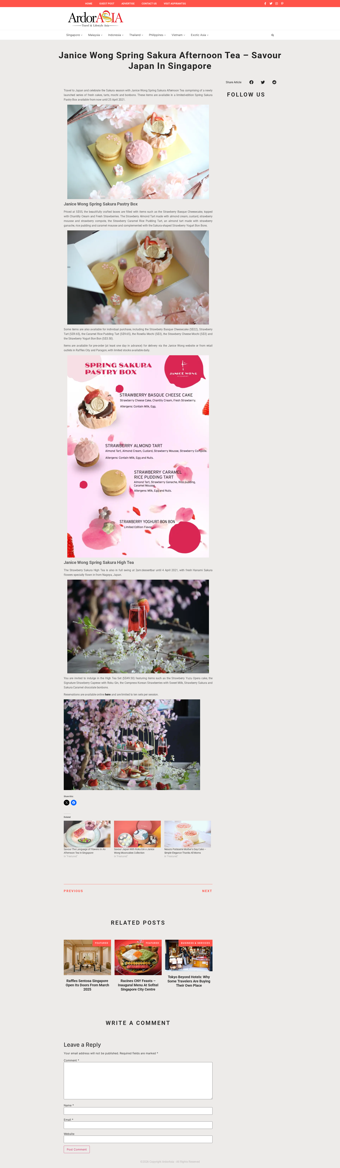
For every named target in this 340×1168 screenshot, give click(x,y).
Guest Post (106, 3)
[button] (251, 82)
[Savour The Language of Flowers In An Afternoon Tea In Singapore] (87, 834)
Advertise (128, 3)
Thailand (135, 35)
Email (68, 1119)
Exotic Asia (199, 35)
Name (69, 1105)
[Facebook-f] (265, 3)
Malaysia (94, 35)
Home (88, 3)
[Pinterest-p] (282, 3)
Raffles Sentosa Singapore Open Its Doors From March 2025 (87, 985)
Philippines (156, 35)
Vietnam (177, 35)
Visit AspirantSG (175, 3)
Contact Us (149, 3)
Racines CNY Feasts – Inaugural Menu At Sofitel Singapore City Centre (138, 985)
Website (69, 1133)
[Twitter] (271, 3)
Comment (71, 1060)
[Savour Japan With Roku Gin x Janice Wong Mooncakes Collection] (137, 834)
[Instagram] (276, 3)
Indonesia (115, 35)
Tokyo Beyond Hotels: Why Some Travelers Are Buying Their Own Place (189, 981)
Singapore (73, 35)
